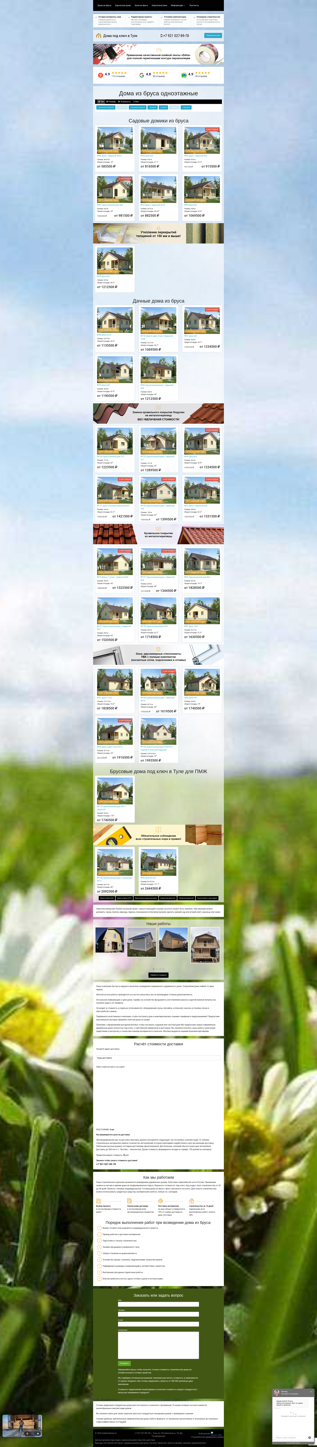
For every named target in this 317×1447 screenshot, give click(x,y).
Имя (119, 1300)
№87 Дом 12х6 (191, 626)
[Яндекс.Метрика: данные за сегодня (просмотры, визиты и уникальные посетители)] (216, 1434)
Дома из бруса (104, 5)
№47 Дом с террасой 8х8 (195, 506)
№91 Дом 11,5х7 (104, 697)
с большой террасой (137, 107)
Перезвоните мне (213, 35)
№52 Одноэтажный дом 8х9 (197, 577)
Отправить (124, 1363)
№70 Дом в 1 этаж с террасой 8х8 (112, 577)
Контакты (194, 5)
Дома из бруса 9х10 (124, 898)
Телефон (121, 1310)
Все (137, 101)
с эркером (152, 107)
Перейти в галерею (158, 975)
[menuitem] (104, 5)
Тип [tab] (102, 101)
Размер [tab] (112, 101)
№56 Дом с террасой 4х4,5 (109, 156)
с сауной (163, 107)
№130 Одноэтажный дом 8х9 (154, 626)
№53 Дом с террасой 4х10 (153, 205)
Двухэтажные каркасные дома (146, 898)
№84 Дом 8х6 (190, 205)
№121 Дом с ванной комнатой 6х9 (113, 506)
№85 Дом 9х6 (103, 276)
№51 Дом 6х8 (190, 336)
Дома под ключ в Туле (119, 36)
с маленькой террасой (106, 107)
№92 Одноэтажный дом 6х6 (110, 205)
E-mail (120, 1320)
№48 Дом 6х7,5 (104, 335)
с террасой (186, 107)
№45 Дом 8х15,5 (148, 878)
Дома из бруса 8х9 (107, 898)
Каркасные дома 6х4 (167, 898)
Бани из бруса (141, 5)
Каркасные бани (159, 5)
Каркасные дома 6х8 (186, 898)
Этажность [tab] (125, 101)
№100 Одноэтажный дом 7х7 (110, 456)
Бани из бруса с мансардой (207, 898)
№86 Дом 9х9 (190, 697)
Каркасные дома (123, 5)
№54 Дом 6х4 (147, 156)
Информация (177, 5)
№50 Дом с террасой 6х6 (195, 156)
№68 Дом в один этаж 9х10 (109, 747)
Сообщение (122, 1330)
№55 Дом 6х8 (103, 385)
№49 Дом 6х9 (190, 456)
